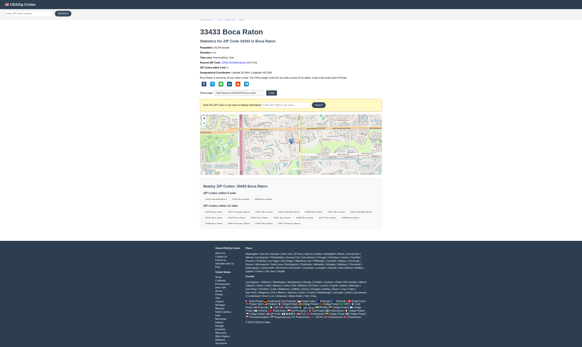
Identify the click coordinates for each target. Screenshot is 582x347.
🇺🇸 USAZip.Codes (20, 4)
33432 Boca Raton (214, 217)
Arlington (331, 264)
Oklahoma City (303, 261)
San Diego (287, 261)
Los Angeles (262, 257)
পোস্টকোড (319, 317)
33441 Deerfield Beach (361, 212)
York (306, 296)
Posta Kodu (279, 310)
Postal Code (308, 301)
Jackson (328, 282)
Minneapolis (262, 264)
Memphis (319, 264)
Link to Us (220, 260)
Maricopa (354, 285)
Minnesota (220, 319)
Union (302, 292)
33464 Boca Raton (259, 217)
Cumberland (253, 296)
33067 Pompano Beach (289, 223)
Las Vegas (273, 261)
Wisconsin (220, 333)
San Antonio (308, 257)
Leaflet (378, 173)
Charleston (306, 264)
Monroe (277, 285)
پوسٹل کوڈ (308, 307)
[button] (291, 141)
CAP (276, 307)
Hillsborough (324, 292)
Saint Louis (277, 264)
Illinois (218, 291)
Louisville (331, 261)
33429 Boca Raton (237, 217)
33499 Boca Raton (350, 217)
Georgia (219, 326)
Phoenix (250, 261)
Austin (344, 257)
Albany (342, 261)
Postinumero (336, 310)
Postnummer (302, 317)
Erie (273, 292)
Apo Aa (309, 254)
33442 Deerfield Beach (234, 62)
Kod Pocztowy (298, 310)
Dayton (249, 271)
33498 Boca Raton (214, 223)
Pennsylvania (222, 284)
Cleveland (354, 264)
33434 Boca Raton (241, 199)
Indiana (219, 322)
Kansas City (292, 257)
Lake (273, 289)
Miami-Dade (295, 296)
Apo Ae (264, 254)
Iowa (217, 315)
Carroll (311, 292)
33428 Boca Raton (214, 212)
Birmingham (291, 264)
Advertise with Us (224, 263)
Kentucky (220, 329)
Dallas (318, 254)
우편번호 (263, 310)
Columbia (308, 268)
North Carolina (223, 312)
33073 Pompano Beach (239, 212)
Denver (249, 264)
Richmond (281, 268)
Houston (274, 254)
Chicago (321, 257)
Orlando (332, 268)
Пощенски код (282, 317)
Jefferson (266, 282)
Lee (272, 296)
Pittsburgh (318, 261)
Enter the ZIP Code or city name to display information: (232, 105)
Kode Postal (255, 301)
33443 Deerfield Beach (289, 212)
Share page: (206, 93)
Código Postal (289, 304)
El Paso (298, 254)
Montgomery (294, 282)
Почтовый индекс (259, 317)
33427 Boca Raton (264, 212)
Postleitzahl (274, 301)
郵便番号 (290, 314)
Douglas (315, 289)
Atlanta (249, 257)
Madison (342, 264)
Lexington (320, 268)
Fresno (259, 271)
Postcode (291, 301)
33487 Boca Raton (264, 223)
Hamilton (264, 289)
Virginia (219, 301)
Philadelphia (277, 257)
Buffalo (359, 268)
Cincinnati (353, 261)
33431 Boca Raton (336, 212)
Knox (265, 296)
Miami (341, 254)
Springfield (330, 254)
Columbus (333, 257)
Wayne (362, 282)
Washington (252, 254)
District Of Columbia (346, 282)
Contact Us (221, 256)
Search (319, 105)
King (313, 296)
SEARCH (63, 13)
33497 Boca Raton (327, 217)
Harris (259, 285)
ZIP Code (275, 314)
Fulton (351, 289)
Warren (281, 292)
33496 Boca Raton (314, 212)
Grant (348, 292)
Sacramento (352, 254)
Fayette (334, 285)
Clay (343, 289)
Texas (218, 277)
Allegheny (263, 292)
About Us (220, 253)
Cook (286, 285)
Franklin (317, 282)
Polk (293, 285)
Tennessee (221, 343)
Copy (271, 93)
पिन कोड (323, 307)
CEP (346, 304)
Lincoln (324, 285)
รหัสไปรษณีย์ (291, 307)
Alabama (220, 340)
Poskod (272, 304)
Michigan (220, 305)
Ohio (217, 298)
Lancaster (338, 292)
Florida (219, 294)
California (220, 280)
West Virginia (222, 336)
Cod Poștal (318, 310)
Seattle (281, 271)
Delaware (281, 296)
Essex (335, 289)
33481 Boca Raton (282, 217)
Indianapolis (252, 268)
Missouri (219, 308)
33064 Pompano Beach (239, 223)
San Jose (270, 271)
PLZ (303, 314)
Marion (250, 285)
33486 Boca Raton (263, 199)
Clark (268, 285)
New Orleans (346, 268)
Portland (261, 261)
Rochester (295, 268)
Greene (305, 289)
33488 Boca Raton (305, 217)
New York (220, 287)
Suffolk (295, 289)
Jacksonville (267, 268)
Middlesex (283, 289)
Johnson (292, 292)
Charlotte (355, 257)
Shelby (326, 289)
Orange (307, 282)
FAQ (217, 267)
